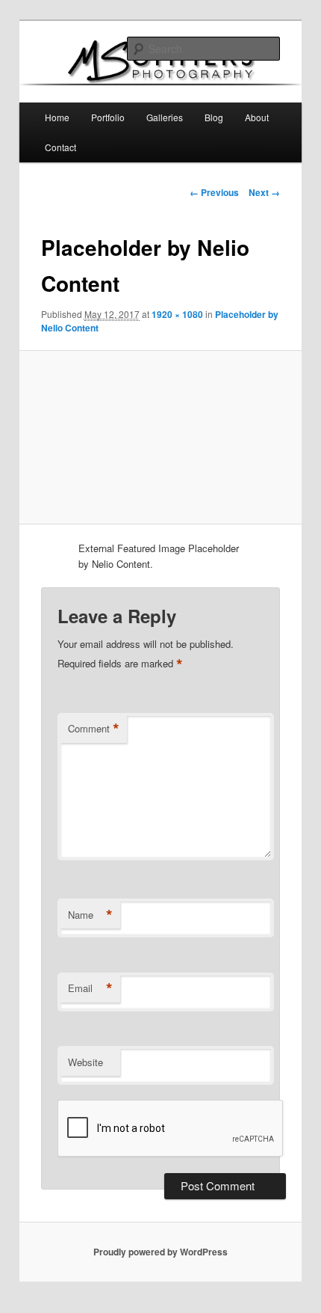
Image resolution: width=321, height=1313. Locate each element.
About (257, 117)
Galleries (164, 117)
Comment (93, 729)
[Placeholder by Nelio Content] (160, 437)
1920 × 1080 (177, 314)
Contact (60, 147)
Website (85, 1062)
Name (90, 915)
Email (90, 988)
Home (57, 117)
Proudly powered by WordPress (160, 1251)
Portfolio (108, 117)
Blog (214, 117)
